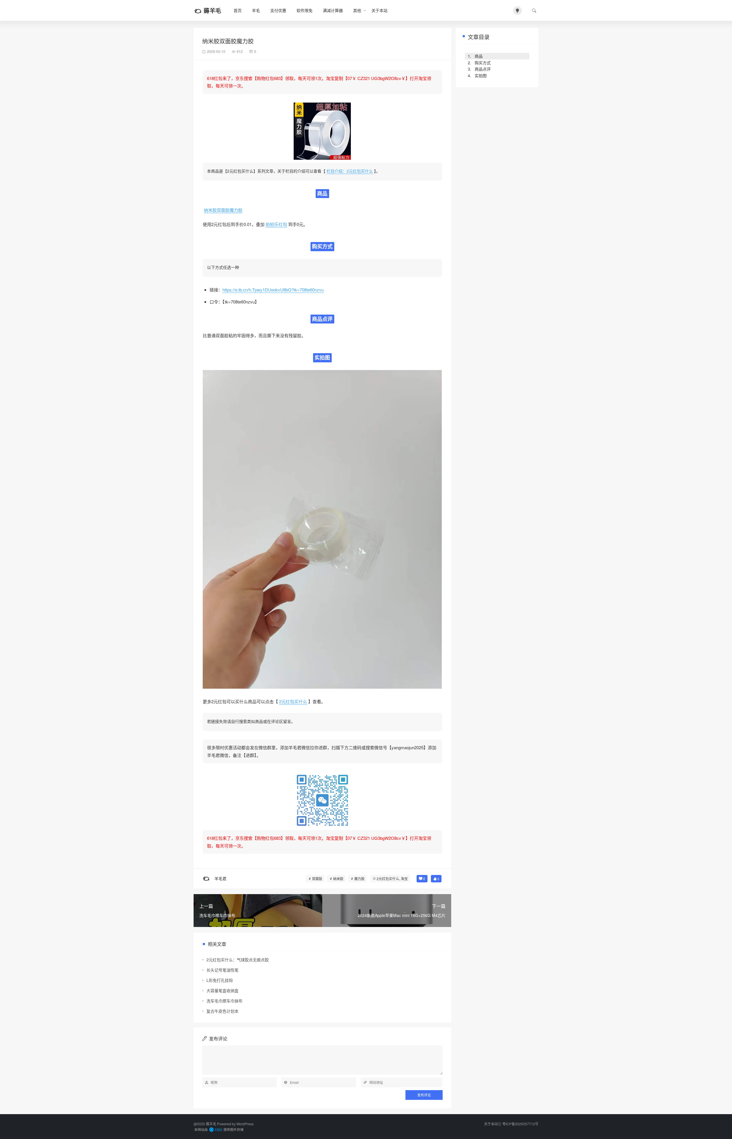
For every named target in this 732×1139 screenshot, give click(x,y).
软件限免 (305, 10)
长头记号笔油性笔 (222, 970)
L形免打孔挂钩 (219, 980)
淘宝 (404, 878)
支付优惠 (278, 10)
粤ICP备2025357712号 (520, 1123)
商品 (479, 56)
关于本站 (379, 10)
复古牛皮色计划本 (222, 1011)
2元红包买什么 (293, 701)
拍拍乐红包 (276, 224)
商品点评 (483, 69)
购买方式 (483, 62)
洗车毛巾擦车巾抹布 (224, 1001)
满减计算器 (333, 10)
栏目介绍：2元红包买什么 (350, 171)
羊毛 (256, 10)
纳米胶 (338, 878)
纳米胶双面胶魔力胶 (223, 210)
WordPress (245, 1123)
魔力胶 (359, 878)
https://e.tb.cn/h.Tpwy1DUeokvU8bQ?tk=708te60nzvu (273, 290)
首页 (238, 10)
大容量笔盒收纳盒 (222, 990)
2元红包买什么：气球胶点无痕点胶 (237, 959)
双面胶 (317, 878)
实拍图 (481, 75)
